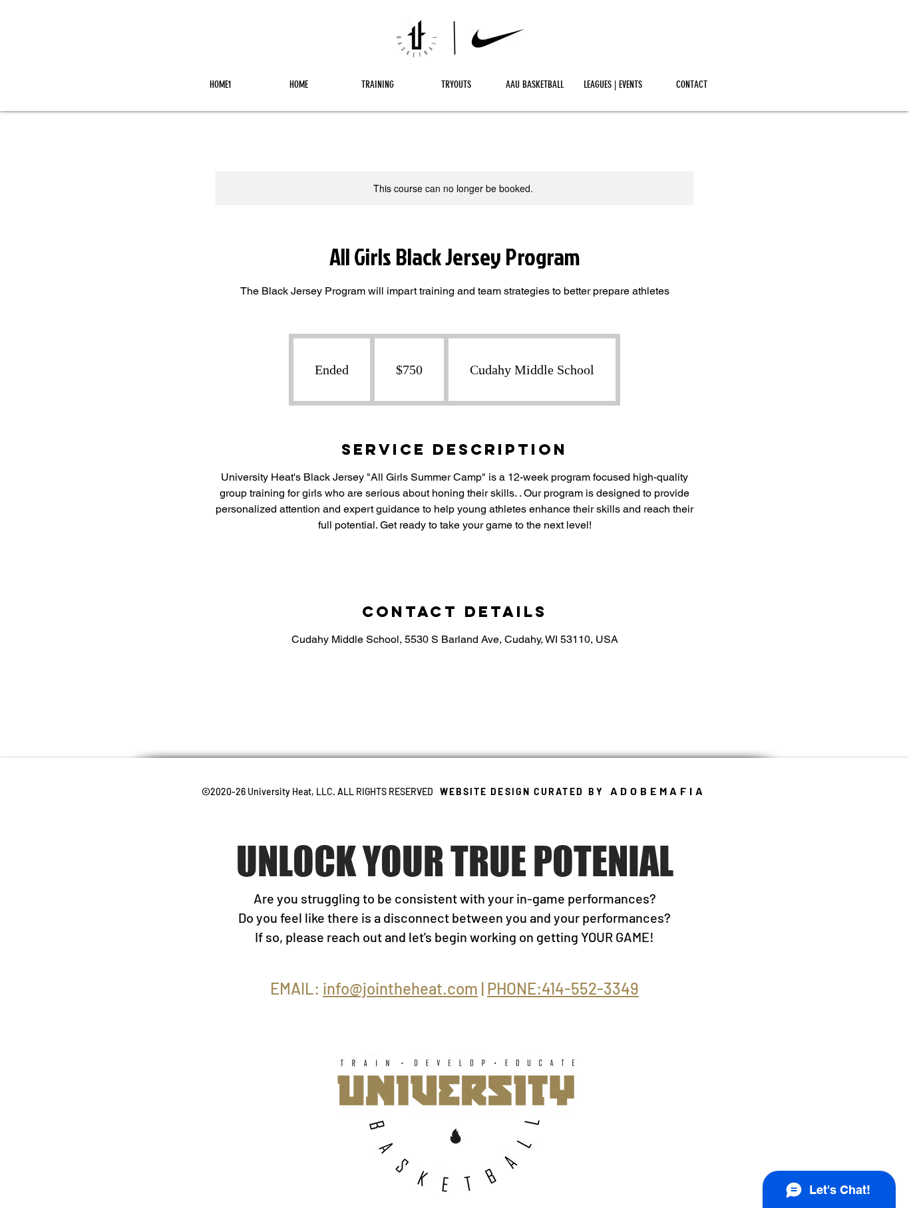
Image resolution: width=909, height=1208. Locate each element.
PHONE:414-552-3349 (563, 988)
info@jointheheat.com (400, 988)
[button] (377, 84)
